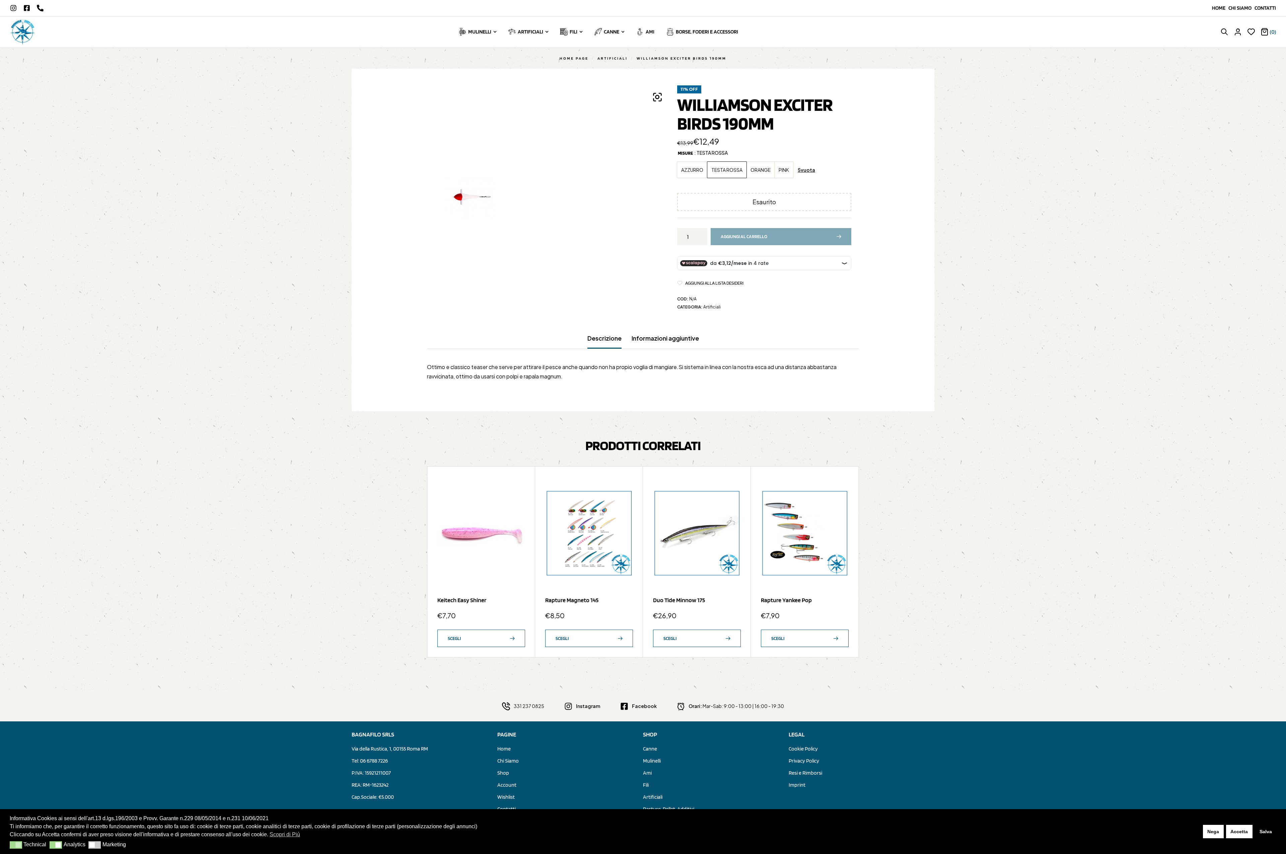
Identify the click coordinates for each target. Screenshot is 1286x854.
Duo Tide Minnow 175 (679, 599)
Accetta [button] (1239, 831)
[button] (16, 845)
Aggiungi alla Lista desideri (714, 283)
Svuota (806, 169)
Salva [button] (1266, 831)
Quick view (516, 501)
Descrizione (604, 338)
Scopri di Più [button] (285, 834)
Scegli (454, 638)
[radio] (692, 169)
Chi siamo (1241, 8)
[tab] (604, 342)
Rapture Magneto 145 (571, 599)
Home (1220, 8)
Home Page (574, 58)
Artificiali (612, 58)
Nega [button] (1213, 831)
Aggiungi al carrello (744, 236)
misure (685, 153)
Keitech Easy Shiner (461, 599)
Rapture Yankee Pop (786, 599)
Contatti (1265, 8)
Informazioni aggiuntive (665, 338)
